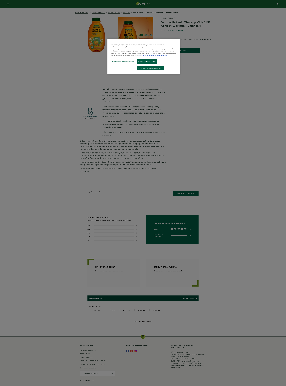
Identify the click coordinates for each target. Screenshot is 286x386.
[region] (143, 56)
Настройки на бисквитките (123, 61)
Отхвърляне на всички (147, 61)
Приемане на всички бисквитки (150, 68)
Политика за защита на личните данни (153, 55)
